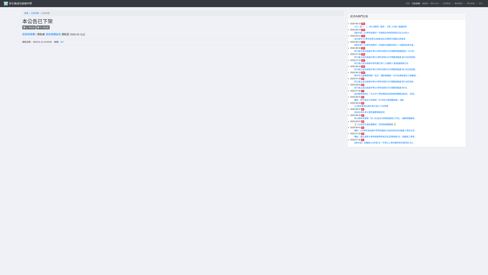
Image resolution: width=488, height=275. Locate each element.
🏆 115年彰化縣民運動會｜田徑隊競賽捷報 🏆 (375, 124)
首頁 (408, 3)
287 (62, 42)
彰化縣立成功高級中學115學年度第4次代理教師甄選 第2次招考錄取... (385, 57)
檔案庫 (425, 3)
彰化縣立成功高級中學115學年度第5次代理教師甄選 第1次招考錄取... (385, 69)
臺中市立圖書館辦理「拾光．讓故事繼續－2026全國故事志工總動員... (385, 75)
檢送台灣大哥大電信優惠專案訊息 (369, 112)
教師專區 (459, 3)
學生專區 (471, 3)
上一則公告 (30, 27)
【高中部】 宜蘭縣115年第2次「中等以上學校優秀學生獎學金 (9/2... (384, 143)
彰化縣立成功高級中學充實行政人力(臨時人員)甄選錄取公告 (381, 63)
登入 (481, 3)
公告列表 (35, 13)
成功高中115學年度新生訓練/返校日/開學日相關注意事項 (379, 39)
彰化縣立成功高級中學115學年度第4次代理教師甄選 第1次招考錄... (384, 82)
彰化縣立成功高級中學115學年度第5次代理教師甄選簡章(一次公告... (385, 51)
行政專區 (446, 3)
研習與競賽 (28, 34)
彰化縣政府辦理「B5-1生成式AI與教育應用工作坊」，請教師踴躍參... (385, 118)
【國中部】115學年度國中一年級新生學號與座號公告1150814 (381, 33)
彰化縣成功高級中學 (20, 3)
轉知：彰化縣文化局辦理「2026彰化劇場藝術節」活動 (379, 100)
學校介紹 (434, 3)
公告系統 (416, 3)
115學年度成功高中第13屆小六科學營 (371, 106)
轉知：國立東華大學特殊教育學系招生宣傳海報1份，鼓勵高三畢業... (385, 137)
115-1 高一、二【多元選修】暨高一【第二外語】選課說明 (380, 27)
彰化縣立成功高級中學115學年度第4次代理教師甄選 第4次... (381, 88)
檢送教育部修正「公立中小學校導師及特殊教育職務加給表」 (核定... (385, 94)
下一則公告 (44, 27)
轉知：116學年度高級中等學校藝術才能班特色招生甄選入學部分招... (385, 130)
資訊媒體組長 (53, 34)
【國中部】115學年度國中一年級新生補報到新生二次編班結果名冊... (384, 45)
